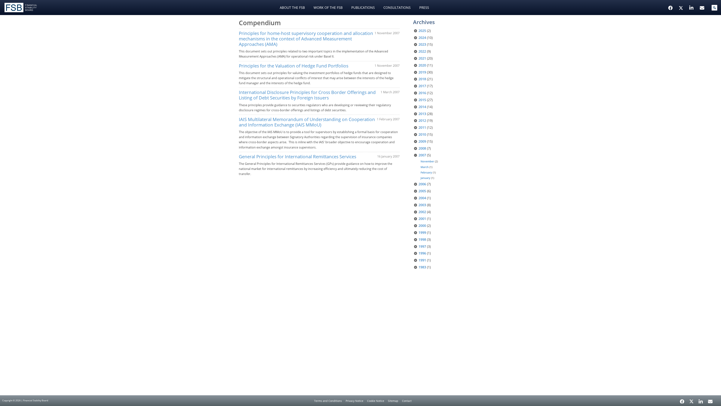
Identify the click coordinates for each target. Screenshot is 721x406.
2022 (422, 51)
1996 (422, 253)
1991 (422, 260)
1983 (422, 267)
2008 (422, 148)
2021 (422, 58)
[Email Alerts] (710, 401)
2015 (422, 100)
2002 (422, 212)
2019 (422, 72)
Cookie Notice (375, 401)
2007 (422, 155)
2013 (422, 113)
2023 (422, 44)
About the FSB (292, 7)
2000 (422, 225)
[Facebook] (682, 400)
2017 (422, 86)
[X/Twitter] (681, 2)
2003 (422, 205)
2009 (422, 141)
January (425, 178)
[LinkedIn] (701, 400)
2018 (422, 79)
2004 (422, 198)
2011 (422, 127)
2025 (422, 30)
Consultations (397, 7)
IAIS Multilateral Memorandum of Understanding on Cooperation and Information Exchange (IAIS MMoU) (307, 122)
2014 (422, 107)
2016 (422, 93)
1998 (422, 239)
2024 (422, 37)
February (426, 172)
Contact (407, 401)
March (425, 167)
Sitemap (393, 401)
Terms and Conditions (328, 401)
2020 (422, 65)
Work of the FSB (328, 7)
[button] (714, 8)
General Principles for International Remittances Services (297, 156)
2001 (422, 218)
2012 (422, 120)
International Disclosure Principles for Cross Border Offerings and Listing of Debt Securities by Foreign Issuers (307, 95)
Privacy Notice (354, 401)
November (427, 161)
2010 (422, 134)
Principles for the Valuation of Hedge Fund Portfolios (293, 66)
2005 (422, 191)
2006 (422, 184)
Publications (363, 7)
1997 (422, 246)
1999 (422, 232)
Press (424, 7)
